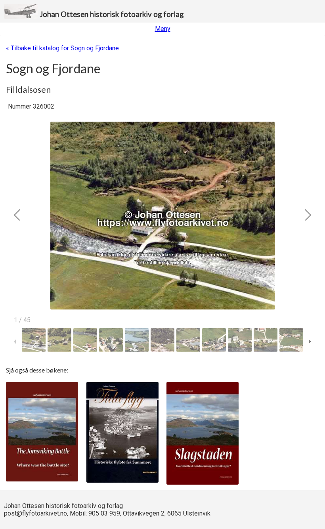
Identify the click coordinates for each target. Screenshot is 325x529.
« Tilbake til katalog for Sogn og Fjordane (62, 48)
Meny (162, 28)
